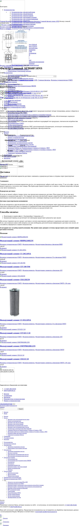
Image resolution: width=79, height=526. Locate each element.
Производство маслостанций (17, 139)
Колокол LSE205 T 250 (28, 93)
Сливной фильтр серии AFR (49, 21)
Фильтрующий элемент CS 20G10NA (15, 254)
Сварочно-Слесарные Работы (17, 153)
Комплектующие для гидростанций (17, 466)
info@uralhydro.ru (16, 506)
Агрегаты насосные (14, 100)
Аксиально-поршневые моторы (16, 446)
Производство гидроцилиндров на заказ (18, 419)
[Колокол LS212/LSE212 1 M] (14, 91)
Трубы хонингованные (15, 125)
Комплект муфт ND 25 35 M (33, 97)
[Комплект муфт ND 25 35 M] (14, 97)
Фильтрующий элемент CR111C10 (14, 359)
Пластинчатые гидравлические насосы (20, 78)
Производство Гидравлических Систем (21, 144)
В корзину (4, 78)
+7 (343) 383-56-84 (71, 505)
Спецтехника (11, 491)
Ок (0, 515)
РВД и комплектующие (15, 120)
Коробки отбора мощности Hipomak (18, 488)
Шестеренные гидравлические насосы (18, 456)
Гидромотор (11, 462)
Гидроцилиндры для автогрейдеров (23, 12)
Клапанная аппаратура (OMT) (16, 483)
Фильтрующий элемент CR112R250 (15, 280)
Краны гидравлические (14, 468)
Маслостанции (12, 102)
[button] (3, 248)
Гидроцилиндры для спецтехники (19, 29)
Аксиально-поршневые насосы (18, 75)
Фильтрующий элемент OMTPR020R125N (17, 346)
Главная (3, 21)
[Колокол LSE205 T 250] (12, 93)
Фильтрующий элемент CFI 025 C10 (15, 333)
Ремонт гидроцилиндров (16, 137)
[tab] (41, 101)
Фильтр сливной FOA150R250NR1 (12, 65)
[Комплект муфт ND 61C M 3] (14, 95)
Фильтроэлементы (29, 244)
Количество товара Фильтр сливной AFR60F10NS (18, 76)
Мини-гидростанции (13, 476)
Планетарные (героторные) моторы (19, 71)
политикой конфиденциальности (46, 511)
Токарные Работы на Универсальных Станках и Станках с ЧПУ (29, 148)
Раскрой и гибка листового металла (19, 151)
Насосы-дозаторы (12, 453)
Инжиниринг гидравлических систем (20, 143)
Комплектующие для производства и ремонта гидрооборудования (29, 115)
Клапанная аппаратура (14, 465)
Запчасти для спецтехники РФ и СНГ (18, 482)
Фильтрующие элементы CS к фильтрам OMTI (50, 257)
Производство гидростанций (17, 141)
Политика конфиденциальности (8, 405)
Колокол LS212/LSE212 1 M (33, 91)
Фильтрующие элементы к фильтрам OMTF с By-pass (53, 283)
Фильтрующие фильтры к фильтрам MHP (49, 244)
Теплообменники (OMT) (16, 123)
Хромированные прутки (14, 497)
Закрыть (2, 83)
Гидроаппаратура (13, 84)
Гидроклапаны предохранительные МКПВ (22, 86)
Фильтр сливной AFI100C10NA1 (11, 27)
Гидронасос (11, 89)
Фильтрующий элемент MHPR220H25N (16, 241)
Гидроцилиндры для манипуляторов (23, 24)
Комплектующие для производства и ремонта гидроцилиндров (25, 486)
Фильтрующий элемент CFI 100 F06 (15, 267)
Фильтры (10, 469)
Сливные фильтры (34, 21)
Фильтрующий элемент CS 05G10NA (15, 320)
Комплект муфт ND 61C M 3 (34, 95)
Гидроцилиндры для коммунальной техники (26, 22)
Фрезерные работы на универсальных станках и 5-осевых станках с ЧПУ (32, 149)
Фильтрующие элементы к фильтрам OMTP (49, 350)
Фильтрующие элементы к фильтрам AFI (48, 270)
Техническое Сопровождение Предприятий (19, 428)
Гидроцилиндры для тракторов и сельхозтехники (28, 27)
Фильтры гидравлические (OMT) (17, 21)
